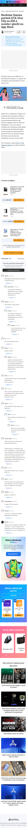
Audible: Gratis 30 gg (19, 609)
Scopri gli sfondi (12, 554)
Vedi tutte (13, 595)
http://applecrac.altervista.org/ (12, 278)
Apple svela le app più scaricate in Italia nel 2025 (13, 756)
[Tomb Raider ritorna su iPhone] (13, 724)
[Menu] (2, 1)
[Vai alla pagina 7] (14, 655)
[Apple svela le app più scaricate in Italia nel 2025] (13, 745)
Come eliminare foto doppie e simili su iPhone (13, 686)
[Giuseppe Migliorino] (2, 32)
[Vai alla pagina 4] (10, 655)
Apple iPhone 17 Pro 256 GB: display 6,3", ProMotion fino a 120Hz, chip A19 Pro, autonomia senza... (16, 211)
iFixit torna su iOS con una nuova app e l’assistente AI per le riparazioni (13, 779)
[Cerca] (4, 1)
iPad (9, 5)
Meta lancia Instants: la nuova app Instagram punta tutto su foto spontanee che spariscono (13, 710)
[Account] (24, 1)
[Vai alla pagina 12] (21, 655)
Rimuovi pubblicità (13, 70)
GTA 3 (18, 143)
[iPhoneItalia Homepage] (13, 1)
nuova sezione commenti (15, 44)
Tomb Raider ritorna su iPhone (13, 734)
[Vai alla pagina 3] (9, 655)
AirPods (21, 5)
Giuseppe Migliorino (9, 31)
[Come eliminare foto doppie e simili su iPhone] (13, 675)
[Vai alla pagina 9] (17, 655)
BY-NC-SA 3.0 (13, 825)
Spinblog (8, 823)
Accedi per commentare (13, 270)
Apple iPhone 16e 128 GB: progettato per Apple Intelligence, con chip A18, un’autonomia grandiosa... (17, 190)
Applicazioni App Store (12, 11)
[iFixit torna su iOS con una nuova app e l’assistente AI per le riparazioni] (13, 768)
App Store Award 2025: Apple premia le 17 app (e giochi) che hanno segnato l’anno (13, 803)
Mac (14, 5)
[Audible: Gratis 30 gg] (19, 603)
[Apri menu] (21, 1)
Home (2, 11)
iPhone (3, 5)
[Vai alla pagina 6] (13, 655)
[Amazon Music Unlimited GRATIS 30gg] (7, 603)
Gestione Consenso (21, 825)
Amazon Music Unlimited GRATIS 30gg (7, 610)
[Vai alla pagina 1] (6, 655)
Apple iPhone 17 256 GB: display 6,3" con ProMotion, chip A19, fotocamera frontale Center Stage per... (16, 232)
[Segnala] (12, 283)
